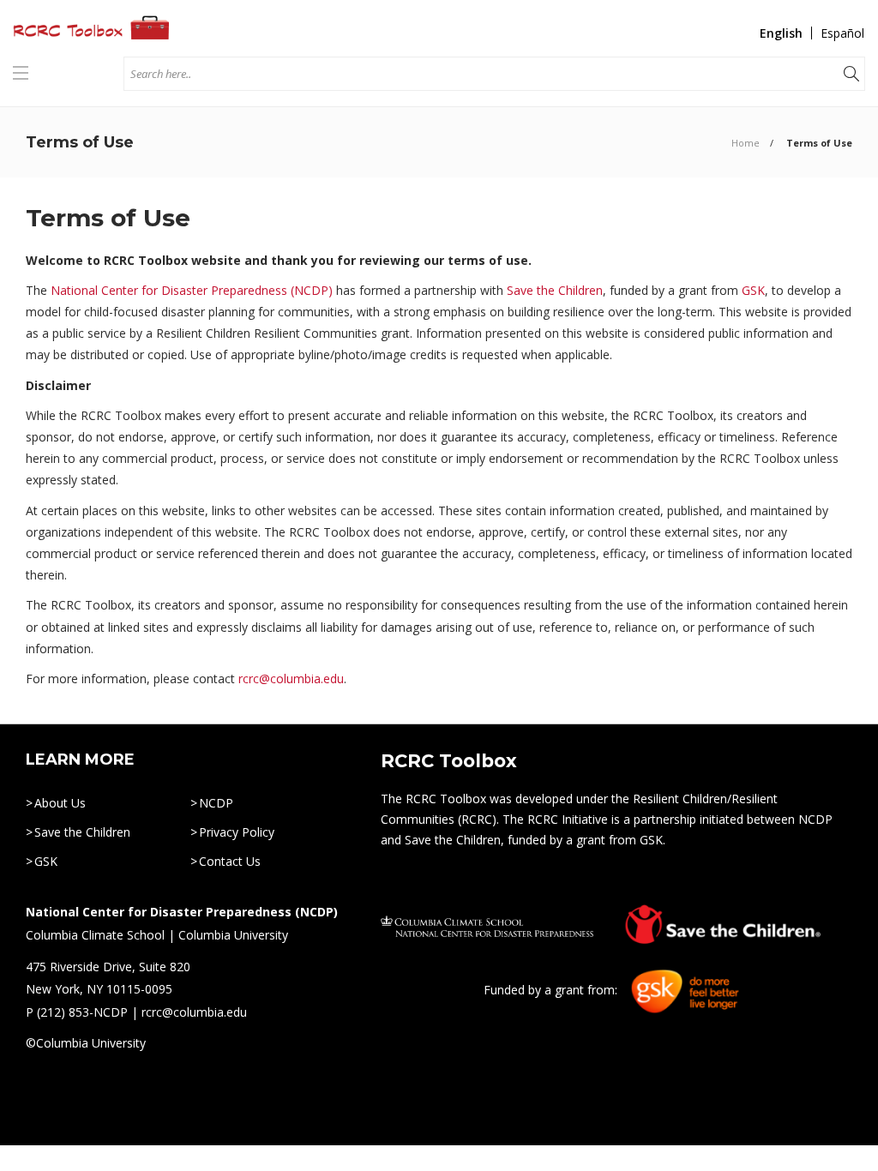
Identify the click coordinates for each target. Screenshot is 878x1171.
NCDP (216, 803)
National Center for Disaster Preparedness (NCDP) (192, 290)
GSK (753, 290)
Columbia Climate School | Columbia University (157, 935)
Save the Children (555, 290)
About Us (60, 803)
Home (745, 142)
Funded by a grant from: (552, 990)
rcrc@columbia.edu (291, 678)
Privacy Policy (236, 832)
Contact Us (230, 861)
